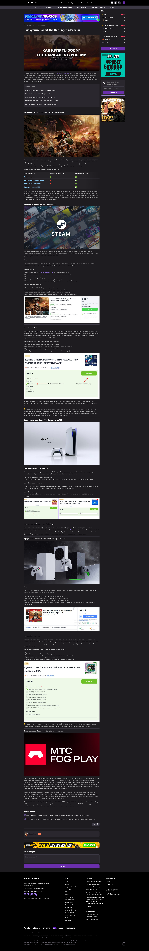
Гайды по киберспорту (93, 886)
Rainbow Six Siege (70, 910)
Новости (54, 2)
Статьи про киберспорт (93, 884)
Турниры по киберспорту (94, 892)
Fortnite (67, 894)
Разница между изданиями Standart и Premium (40, 90)
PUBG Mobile (69, 897)
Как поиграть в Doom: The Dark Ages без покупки (41, 104)
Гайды (92, 2)
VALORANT (68, 889)
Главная (26, 11)
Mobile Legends (69, 899)
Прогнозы (64, 2)
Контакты (109, 884)
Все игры (68, 920)
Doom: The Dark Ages (62, 73)
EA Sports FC (69, 907)
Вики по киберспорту (92, 889)
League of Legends (70, 886)
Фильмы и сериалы (92, 914)
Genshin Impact (70, 915)
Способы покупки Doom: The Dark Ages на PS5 (40, 97)
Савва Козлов (33, 834)
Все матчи (113, 49)
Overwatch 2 (69, 905)
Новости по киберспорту (93, 881)
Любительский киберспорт (94, 903)
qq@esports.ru (41, 932)
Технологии (89, 908)
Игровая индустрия (35, 11)
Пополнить (113, 92)
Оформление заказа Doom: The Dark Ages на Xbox (41, 100)
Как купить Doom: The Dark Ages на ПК (38, 94)
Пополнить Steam (91, 916)
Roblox (67, 917)
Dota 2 (67, 884)
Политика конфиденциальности (113, 894)
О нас (108, 881)
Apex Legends (69, 902)
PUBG (66, 892)
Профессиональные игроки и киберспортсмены (95, 900)
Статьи (83, 2)
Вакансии (109, 886)
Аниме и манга (90, 911)
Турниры (74, 2)
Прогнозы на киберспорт (94, 894)
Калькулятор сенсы (92, 919)
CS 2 (66, 881)
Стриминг (89, 906)
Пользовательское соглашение (112, 890)
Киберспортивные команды (95, 897)
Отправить (61, 866)
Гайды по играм (46, 11)
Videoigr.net (72, 530)
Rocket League (69, 912)
